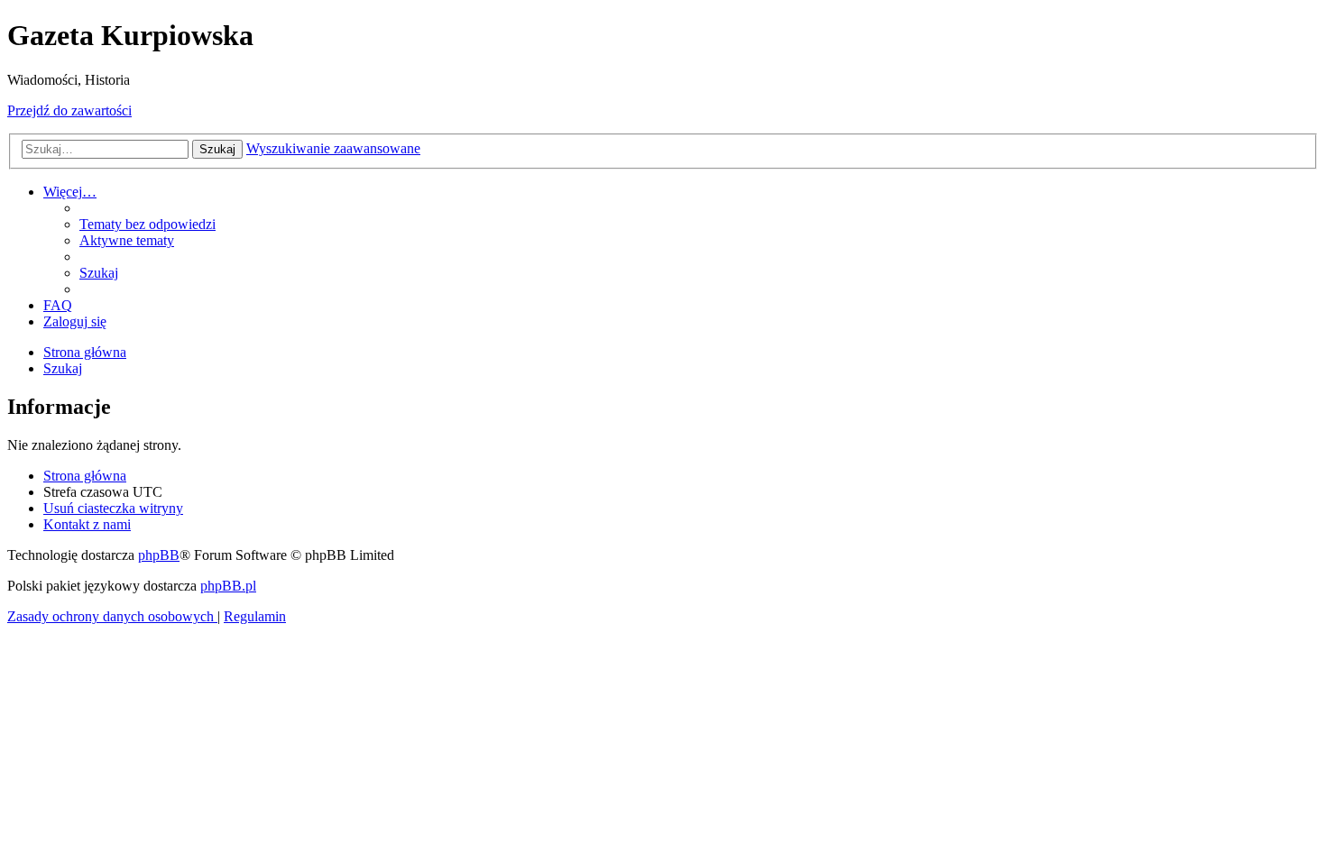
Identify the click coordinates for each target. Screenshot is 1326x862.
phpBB (159, 555)
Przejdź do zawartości (69, 110)
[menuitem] (147, 224)
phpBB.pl (228, 585)
